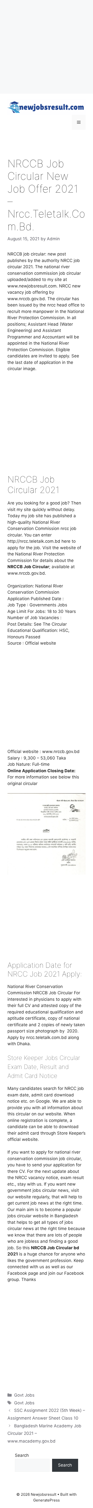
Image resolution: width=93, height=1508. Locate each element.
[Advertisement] (46, 47)
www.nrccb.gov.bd (61, 751)
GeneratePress (46, 1500)
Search (22, 1455)
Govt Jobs (24, 1395)
